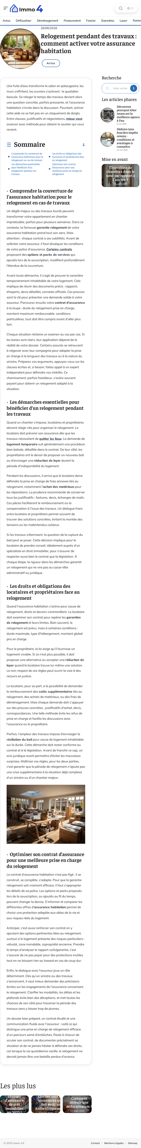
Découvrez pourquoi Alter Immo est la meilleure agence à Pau (128, 113)
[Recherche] (120, 8)
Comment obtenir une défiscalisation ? (79, 1102)
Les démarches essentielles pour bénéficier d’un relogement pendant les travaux (25, 168)
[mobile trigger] (7, 8)
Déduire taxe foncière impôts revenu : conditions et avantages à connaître (127, 137)
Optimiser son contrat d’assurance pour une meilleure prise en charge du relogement (67, 168)
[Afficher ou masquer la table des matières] (65, 145)
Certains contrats (59, 249)
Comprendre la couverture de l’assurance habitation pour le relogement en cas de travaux (27, 157)
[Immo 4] (26, 8)
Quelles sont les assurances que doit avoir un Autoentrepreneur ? (50, 1102)
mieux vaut (74, 119)
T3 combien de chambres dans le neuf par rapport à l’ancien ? (120, 172)
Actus (51, 63)
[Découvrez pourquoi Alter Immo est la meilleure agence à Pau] (108, 115)
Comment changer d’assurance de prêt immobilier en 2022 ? (14, 1102)
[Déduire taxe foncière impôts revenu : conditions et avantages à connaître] (108, 139)
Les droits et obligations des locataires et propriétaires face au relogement (68, 157)
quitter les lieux (50, 439)
